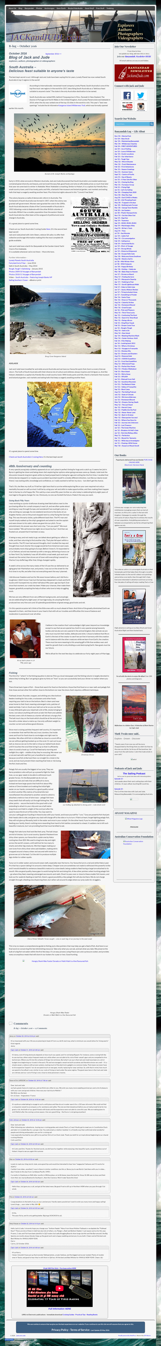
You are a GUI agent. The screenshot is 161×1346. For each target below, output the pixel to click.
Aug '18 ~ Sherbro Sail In (124, 259)
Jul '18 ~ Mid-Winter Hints (124, 261)
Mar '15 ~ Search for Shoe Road (126, 318)
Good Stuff (89, 8)
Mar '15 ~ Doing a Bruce (123, 320)
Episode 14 (119, 789)
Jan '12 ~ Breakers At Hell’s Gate (126, 430)
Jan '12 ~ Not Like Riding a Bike (126, 433)
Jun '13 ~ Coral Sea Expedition (126, 361)
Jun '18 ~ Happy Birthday (124, 267)
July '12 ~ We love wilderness (125, 397)
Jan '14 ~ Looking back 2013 (125, 343)
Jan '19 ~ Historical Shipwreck (126, 251)
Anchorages (49, 8)
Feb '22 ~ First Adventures (124, 167)
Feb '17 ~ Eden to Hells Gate (125, 287)
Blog (20, 8)
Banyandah (29, 8)
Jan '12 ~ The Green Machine (125, 428)
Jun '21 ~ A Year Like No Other (126, 179)
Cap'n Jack (14, 1050)
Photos (39, 8)
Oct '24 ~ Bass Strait (122, 139)
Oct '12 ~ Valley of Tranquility (125, 387)
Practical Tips (80, 1315)
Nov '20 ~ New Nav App (123, 195)
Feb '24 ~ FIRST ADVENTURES (126, 146)
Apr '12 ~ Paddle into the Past (125, 410)
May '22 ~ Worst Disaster (124, 162)
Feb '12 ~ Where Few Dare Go (125, 420)
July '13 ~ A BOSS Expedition (125, 359)
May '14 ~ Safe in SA (122, 330)
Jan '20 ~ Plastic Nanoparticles (126, 213)
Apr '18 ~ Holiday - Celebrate (125, 269)
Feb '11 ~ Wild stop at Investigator (127, 441)
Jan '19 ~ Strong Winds (123, 249)
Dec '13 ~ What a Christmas (125, 346)
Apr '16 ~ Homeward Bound (125, 305)
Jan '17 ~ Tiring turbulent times (126, 292)
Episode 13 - (119, 779)
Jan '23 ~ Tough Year (122, 159)
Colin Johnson (14, 1120)
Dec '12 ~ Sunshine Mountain (125, 382)
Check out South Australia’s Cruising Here (26, 457)
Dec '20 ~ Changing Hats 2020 (125, 192)
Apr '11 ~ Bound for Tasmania (125, 438)
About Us (12, 8)
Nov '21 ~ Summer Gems (124, 172)
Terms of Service (80, 1329)
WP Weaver (147, 1335)
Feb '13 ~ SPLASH (121, 377)
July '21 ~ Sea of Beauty (123, 177)
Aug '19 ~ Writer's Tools (123, 228)
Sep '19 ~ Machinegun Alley (125, 226)
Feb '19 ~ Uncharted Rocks (124, 244)
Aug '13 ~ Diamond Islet (123, 356)
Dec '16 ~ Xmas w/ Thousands (125, 300)
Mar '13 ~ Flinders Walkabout (125, 369)
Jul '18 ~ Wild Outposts (123, 264)
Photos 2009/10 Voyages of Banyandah (25, 271)
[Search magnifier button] (152, 124)
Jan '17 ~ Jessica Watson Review (126, 290)
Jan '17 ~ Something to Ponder (126, 295)
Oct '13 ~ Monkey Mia (123, 351)
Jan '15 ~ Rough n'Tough (123, 328)
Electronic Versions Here (134, 465)
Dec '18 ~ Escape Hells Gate (125, 254)
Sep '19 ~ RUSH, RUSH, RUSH (125, 223)
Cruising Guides (68, 1315)
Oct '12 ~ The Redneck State (125, 384)
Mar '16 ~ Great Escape (123, 307)
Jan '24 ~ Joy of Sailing (123, 149)
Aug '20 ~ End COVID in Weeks (126, 197)
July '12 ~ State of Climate (124, 395)
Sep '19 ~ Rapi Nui (121, 218)
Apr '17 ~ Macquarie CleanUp (125, 279)
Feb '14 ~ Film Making (123, 341)
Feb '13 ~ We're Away (122, 374)
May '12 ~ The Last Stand (124, 405)
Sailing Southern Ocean (18, 280)
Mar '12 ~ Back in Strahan (124, 415)
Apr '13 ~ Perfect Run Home (125, 366)
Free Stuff (100, 8)
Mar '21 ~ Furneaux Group (124, 185)
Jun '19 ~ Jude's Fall (122, 236)
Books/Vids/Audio (75, 8)
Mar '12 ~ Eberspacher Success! (126, 417)
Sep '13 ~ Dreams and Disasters (126, 354)
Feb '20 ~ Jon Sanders (122, 210)
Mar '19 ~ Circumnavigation (125, 238)
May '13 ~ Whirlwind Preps (125, 364)
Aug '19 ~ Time (120, 231)
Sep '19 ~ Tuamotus (122, 220)
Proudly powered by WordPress (127, 1335)
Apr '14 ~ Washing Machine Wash (127, 336)
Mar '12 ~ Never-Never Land (125, 412)
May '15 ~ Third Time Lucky (125, 313)
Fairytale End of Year (17, 263)
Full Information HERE (59, 1309)
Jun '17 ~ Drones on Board (124, 274)
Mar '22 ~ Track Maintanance (125, 164)
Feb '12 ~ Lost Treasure (123, 425)
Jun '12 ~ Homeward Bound (125, 400)
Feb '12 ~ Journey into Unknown (126, 423)
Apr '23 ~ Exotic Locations (124, 154)
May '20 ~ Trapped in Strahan (125, 203)
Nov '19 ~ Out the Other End (125, 215)
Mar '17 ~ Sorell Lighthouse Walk (127, 284)
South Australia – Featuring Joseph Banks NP (34, 277)
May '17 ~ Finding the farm (124, 277)
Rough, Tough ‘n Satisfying (19, 269)
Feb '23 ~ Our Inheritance (124, 156)
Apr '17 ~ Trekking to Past (124, 282)
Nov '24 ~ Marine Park (123, 136)
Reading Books (92, 1315)
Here (48, 229)
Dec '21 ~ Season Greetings (124, 169)
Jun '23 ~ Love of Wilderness (125, 151)
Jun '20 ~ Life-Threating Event (125, 200)
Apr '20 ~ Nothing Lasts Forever (126, 205)
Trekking (110, 8)
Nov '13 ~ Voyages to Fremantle (126, 348)
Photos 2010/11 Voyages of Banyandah (25, 274)
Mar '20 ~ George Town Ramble (126, 208)
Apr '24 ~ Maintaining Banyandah (127, 141)
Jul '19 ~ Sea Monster (122, 233)
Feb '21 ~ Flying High (122, 187)
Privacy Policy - (61, 1329)
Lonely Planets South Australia (21, 260)
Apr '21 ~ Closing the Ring (124, 182)
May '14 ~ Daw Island (122, 333)
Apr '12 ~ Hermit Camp (123, 407)
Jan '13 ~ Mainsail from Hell (125, 379)
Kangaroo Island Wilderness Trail (71, 105)
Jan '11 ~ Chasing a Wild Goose (126, 443)
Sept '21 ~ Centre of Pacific (124, 174)
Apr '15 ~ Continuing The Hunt (126, 315)
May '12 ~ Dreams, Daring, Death (126, 402)
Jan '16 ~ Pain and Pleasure (124, 310)
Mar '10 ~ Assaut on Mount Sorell (127, 446)
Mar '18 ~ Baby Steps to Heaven (126, 272)
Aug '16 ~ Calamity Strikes (124, 302)
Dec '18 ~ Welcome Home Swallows (128, 256)
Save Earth (61, 8)
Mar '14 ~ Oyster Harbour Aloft (126, 338)
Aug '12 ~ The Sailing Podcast (125, 392)
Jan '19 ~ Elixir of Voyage (124, 246)
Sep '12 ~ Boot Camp (122, 389)
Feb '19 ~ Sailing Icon (122, 241)
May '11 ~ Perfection (122, 435)
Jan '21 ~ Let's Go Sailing (123, 190)
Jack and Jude (20, 1336)
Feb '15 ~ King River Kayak (124, 323)
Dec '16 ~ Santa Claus (122, 297)
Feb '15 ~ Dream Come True (125, 325)
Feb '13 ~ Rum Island (122, 371)
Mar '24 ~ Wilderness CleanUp (126, 144)
